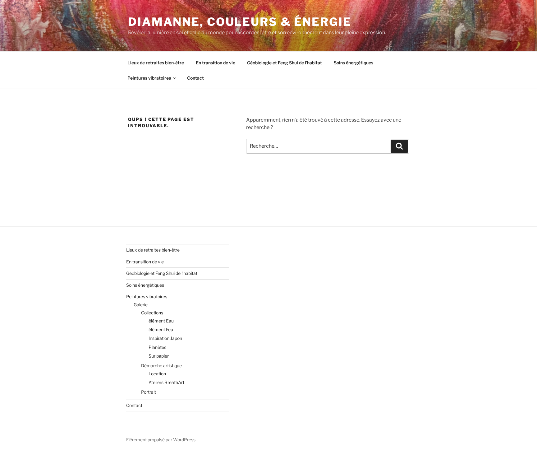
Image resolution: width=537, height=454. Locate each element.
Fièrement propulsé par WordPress (160, 439)
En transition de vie (215, 62)
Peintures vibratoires (149, 78)
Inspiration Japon (165, 338)
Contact (195, 78)
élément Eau (161, 320)
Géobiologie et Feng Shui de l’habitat (284, 62)
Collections (152, 312)
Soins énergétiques (353, 62)
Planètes (157, 347)
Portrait (148, 392)
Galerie (141, 304)
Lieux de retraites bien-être (155, 62)
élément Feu (161, 329)
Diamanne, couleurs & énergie (239, 22)
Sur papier (159, 356)
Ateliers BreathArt (166, 382)
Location (157, 373)
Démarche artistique (161, 365)
